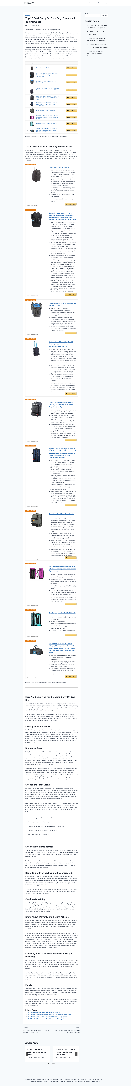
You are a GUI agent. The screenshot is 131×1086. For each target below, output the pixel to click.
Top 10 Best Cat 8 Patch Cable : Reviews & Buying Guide (36, 1052)
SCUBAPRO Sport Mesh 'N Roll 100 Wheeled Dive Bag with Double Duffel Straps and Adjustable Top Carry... (47, 130)
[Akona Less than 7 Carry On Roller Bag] (31, 110)
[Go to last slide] (27, 1054)
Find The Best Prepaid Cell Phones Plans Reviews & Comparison (65, 1052)
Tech (99, 3)
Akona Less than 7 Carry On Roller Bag (45, 110)
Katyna (28, 25)
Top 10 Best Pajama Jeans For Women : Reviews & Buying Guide (48, 1017)
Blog (95, 3)
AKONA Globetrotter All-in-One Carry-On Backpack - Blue (62, 304)
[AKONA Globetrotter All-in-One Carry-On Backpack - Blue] (31, 82)
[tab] (48, 1063)
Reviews (27, 15)
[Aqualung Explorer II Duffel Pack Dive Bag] (31, 123)
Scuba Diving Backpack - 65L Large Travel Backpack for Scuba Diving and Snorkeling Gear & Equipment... (47, 75)
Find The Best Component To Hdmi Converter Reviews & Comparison (96, 54)
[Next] (76, 1054)
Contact (104, 3)
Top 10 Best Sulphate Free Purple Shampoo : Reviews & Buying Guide (36, 1030)
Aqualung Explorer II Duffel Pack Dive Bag (46, 123)
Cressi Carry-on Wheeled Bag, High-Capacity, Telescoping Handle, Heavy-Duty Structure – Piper (47, 98)
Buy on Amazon (72, 67)
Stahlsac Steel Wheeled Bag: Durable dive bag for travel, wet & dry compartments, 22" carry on (47, 90)
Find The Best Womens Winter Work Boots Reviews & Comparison (67, 1030)
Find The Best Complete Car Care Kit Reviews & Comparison (47, 1019)
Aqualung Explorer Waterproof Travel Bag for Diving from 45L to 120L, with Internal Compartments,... (47, 104)
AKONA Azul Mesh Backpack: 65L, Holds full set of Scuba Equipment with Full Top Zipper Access (47, 117)
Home (90, 3)
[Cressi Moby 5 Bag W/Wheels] (31, 67)
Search (87, 13)
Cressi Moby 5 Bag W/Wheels (43, 67)
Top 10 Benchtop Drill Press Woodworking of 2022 (44, 1012)
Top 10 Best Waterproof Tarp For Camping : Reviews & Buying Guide (49, 1014)
